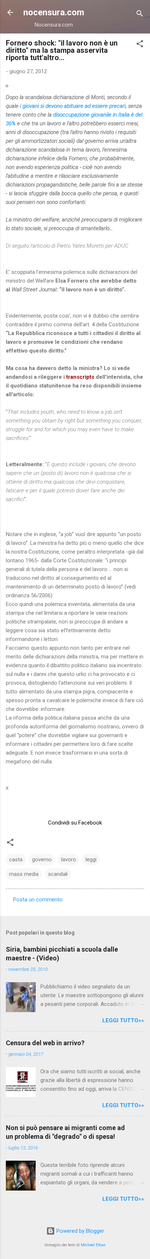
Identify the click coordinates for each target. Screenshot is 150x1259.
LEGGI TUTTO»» (123, 1020)
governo (42, 859)
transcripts (81, 377)
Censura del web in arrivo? (45, 1043)
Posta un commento (38, 899)
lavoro (68, 859)
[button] (139, 45)
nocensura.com (53, 12)
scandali (58, 874)
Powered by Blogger (79, 1231)
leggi (91, 859)
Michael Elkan (93, 1245)
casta (16, 859)
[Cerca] (139, 15)
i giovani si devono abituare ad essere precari (73, 106)
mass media (24, 874)
